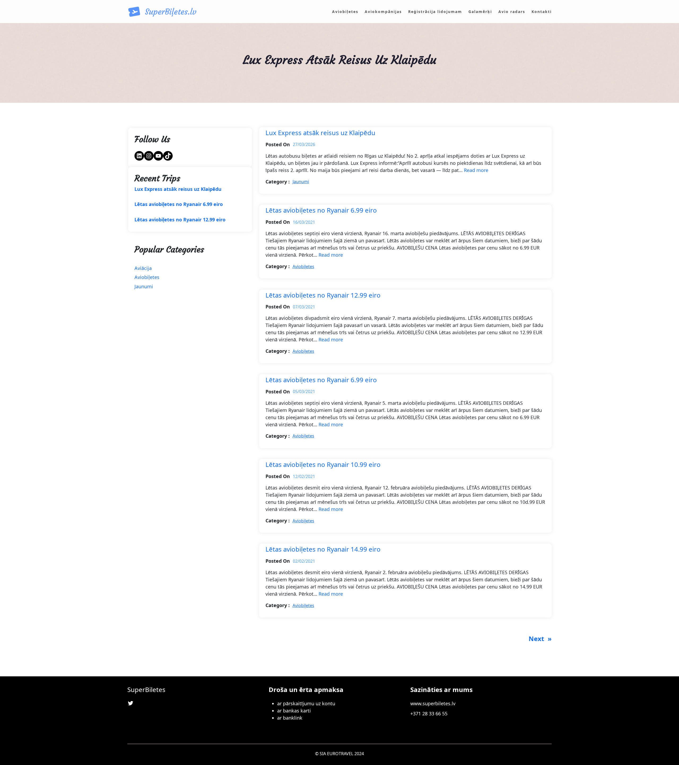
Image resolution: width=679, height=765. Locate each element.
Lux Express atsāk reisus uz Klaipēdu (177, 189)
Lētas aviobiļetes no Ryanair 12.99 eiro (179, 220)
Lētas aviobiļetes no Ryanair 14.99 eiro (323, 549)
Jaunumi (143, 286)
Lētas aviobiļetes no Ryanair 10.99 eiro (323, 465)
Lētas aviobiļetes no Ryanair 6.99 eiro (178, 204)
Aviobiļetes (146, 277)
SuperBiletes (146, 689)
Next (540, 638)
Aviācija (143, 268)
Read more (476, 170)
